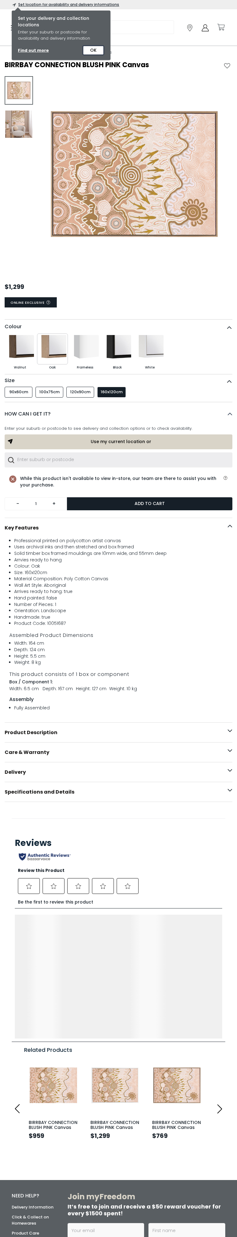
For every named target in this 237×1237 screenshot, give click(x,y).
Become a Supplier (31, 1192)
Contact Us (23, 1172)
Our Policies (23, 1201)
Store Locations (28, 1132)
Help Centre (24, 1110)
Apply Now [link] (99, 1220)
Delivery (15, 772)
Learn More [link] (99, 1192)
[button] (118, 414)
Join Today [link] (100, 1153)
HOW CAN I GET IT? (28, 413)
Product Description (31, 732)
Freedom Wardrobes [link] (180, 1170)
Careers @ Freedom (32, 1162)
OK (93, 50)
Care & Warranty (27, 752)
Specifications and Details (39, 791)
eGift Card (23, 1182)
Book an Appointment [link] (175, 1155)
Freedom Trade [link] (101, 1204)
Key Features (22, 527)
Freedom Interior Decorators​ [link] (103, 1172)
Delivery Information (32, 1074)
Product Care (25, 1100)
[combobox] (118, 459)
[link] (189, 28)
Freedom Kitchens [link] (178, 1136)
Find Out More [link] (175, 1226)
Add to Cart (150, 503)
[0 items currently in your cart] (221, 27)
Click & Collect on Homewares (30, 1087)
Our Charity (23, 1152)
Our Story (21, 1142)
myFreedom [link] (99, 1136)
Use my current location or (121, 441)
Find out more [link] (33, 50)
